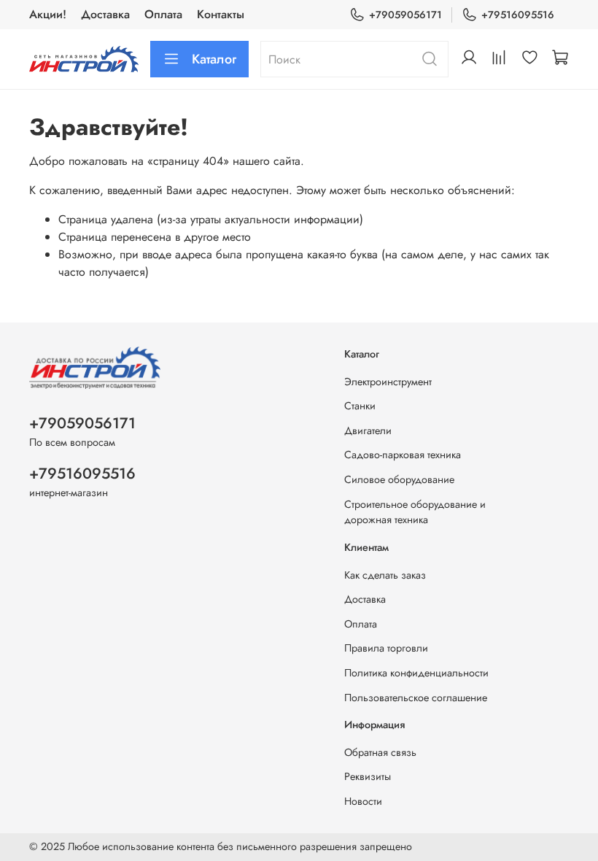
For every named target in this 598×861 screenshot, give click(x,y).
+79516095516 (517, 14)
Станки (360, 405)
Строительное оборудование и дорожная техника (415, 512)
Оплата (163, 14)
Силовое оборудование (399, 479)
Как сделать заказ (385, 575)
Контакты (220, 14)
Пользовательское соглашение (415, 697)
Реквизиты (367, 776)
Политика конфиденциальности (416, 672)
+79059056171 (405, 14)
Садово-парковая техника (402, 454)
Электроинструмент (388, 381)
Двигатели (368, 430)
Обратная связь (380, 752)
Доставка (105, 14)
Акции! (47, 14)
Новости (363, 801)
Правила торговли (386, 648)
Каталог (214, 59)
